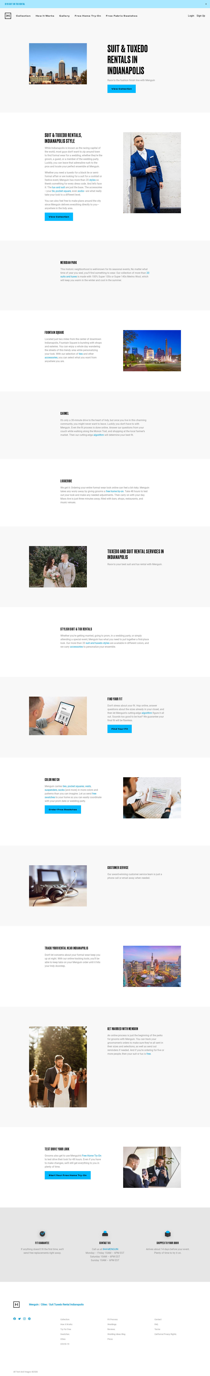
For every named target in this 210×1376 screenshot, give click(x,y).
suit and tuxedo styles (97, 643)
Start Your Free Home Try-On (68, 1175)
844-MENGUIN (110, 1249)
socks (81, 191)
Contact (158, 1319)
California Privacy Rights (165, 1334)
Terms (157, 1329)
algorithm (98, 434)
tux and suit (58, 187)
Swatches (64, 1334)
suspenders (51, 789)
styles (92, 179)
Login (191, 15)
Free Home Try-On (91, 1155)
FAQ (156, 1324)
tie (53, 191)
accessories (51, 357)
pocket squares (76, 786)
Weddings (112, 1324)
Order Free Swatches (63, 809)
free (149, 1053)
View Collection (121, 89)
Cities (44, 1304)
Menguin (34, 1304)
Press (110, 1339)
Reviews (111, 1329)
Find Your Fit (119, 729)
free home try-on (115, 491)
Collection (64, 1319)
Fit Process (112, 1319)
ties (81, 353)
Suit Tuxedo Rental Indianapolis (66, 1304)
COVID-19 (64, 1344)
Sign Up (201, 15)
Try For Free (65, 1329)
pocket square (63, 191)
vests (88, 786)
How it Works (66, 1324)
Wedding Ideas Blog (116, 1334)
